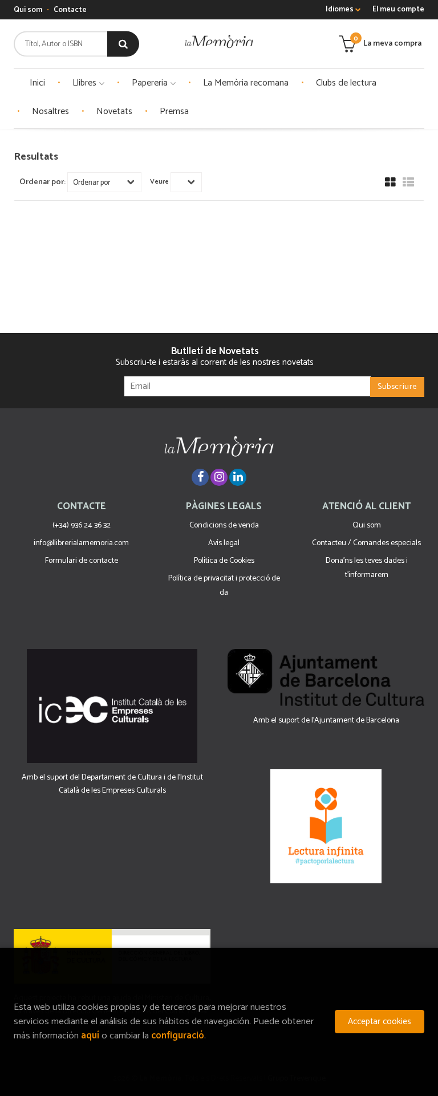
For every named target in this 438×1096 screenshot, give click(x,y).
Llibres (85, 83)
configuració (177, 1036)
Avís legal (224, 543)
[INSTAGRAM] (219, 477)
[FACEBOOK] (200, 477)
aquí (90, 1036)
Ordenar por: (42, 182)
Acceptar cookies (379, 1021)
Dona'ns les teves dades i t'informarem (367, 568)
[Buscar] (123, 44)
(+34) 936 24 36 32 (81, 525)
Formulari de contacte (81, 560)
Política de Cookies (224, 560)
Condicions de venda (224, 525)
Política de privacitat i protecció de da (224, 585)
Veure (159, 182)
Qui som (28, 10)
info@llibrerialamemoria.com (81, 543)
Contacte (70, 10)
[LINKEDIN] (237, 477)
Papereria (151, 83)
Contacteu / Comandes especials (366, 543)
